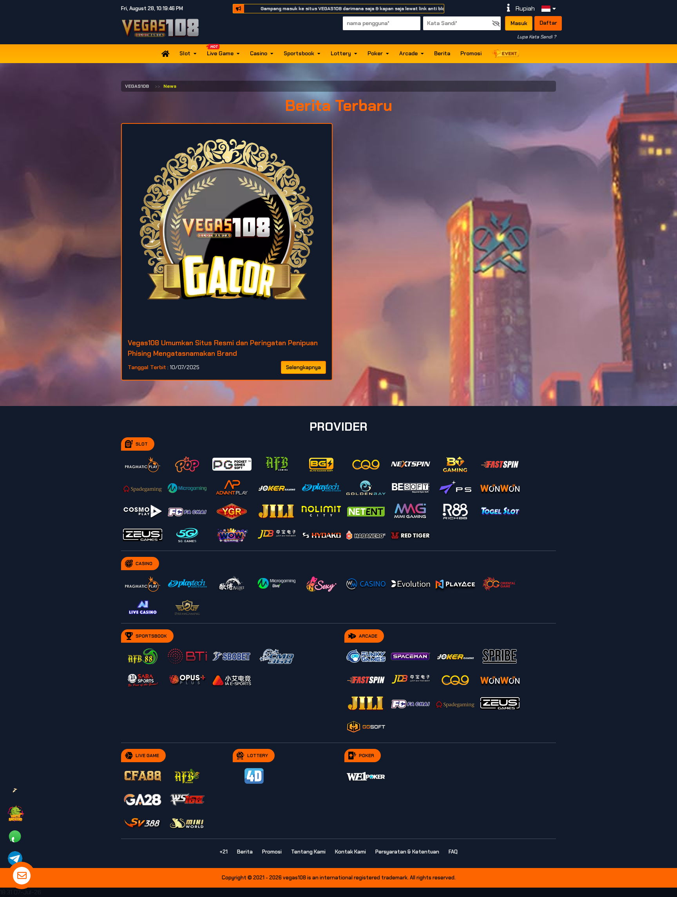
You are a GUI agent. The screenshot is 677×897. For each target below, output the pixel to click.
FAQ (453, 851)
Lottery (341, 53)
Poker (375, 53)
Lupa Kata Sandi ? (536, 37)
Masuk (518, 23)
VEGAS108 (137, 86)
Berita (442, 53)
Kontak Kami (350, 851)
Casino (258, 53)
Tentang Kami (308, 851)
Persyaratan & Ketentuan (407, 851)
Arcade (408, 53)
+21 (223, 851)
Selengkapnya (303, 367)
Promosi (471, 53)
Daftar (548, 22)
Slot (184, 53)
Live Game (220, 53)
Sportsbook (299, 53)
